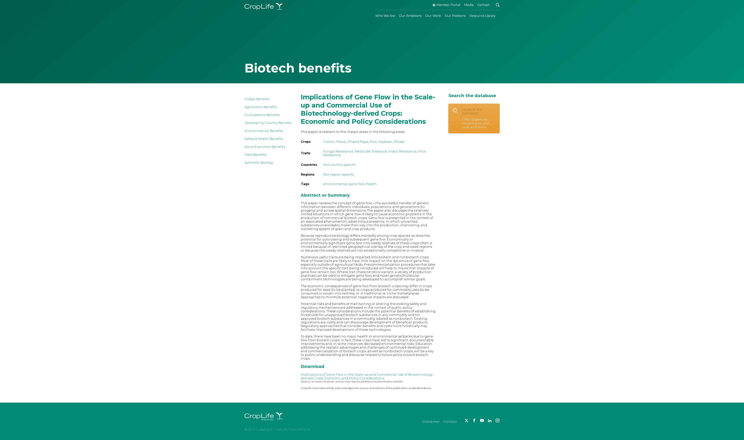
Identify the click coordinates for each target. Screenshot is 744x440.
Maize (341, 142)
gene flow (357, 184)
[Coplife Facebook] (474, 420)
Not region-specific (338, 174)
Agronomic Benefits (261, 107)
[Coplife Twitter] (466, 420)
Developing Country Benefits (268, 123)
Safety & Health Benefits (264, 139)
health (371, 184)
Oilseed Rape (358, 142)
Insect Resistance (402, 151)
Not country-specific (339, 165)
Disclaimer (431, 422)
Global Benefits (257, 99)
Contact (483, 5)
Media (469, 5)
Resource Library (482, 16)
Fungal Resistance (338, 151)
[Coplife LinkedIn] (490, 420)
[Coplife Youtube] (482, 420)
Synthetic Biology (259, 162)
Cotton (329, 142)
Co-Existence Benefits (262, 115)
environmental (335, 184)
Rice (373, 142)
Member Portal (448, 5)
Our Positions (455, 16)
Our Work (433, 16)
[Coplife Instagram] (497, 420)
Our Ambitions (410, 16)
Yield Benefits (255, 155)
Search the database (476, 118)
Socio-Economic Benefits (265, 147)
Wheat (399, 142)
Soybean (385, 142)
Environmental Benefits (264, 131)
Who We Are (385, 16)
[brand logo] (264, 423)
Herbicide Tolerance (371, 151)
